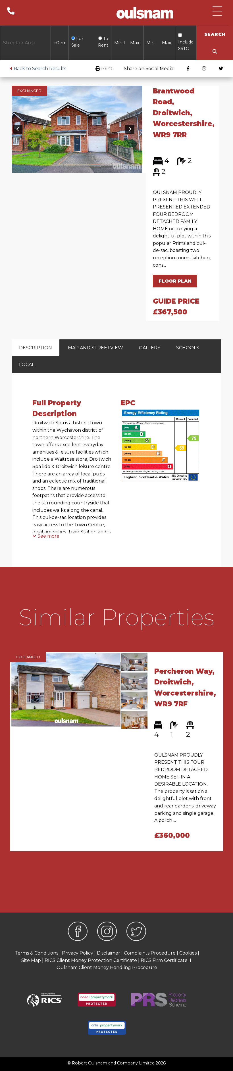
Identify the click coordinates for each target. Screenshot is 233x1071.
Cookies (188, 953)
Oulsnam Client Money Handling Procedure (107, 967)
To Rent (103, 42)
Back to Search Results (39, 68)
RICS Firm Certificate (164, 960)
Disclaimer (108, 953)
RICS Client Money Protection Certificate (91, 960)
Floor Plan (175, 281)
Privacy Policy (77, 953)
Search (214, 34)
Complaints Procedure (150, 953)
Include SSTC (186, 45)
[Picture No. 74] (77, 128)
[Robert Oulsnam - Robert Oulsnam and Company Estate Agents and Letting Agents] (144, 13)
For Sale (77, 42)
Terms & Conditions (36, 953)
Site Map (31, 960)
